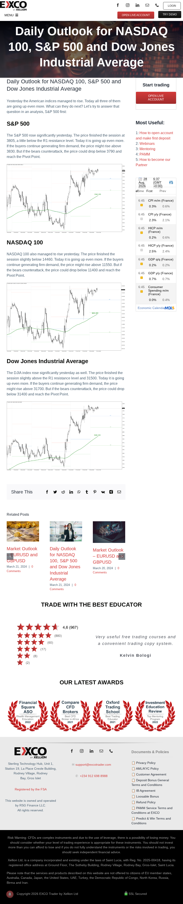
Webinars (147, 143)
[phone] (157, 5)
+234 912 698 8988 (93, 776)
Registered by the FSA (31, 789)
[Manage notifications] (9, 894)
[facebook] (118, 5)
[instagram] (127, 5)
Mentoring (147, 149)
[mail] (147, 5)
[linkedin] (137, 5)
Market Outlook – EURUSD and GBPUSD (22, 554)
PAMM (144, 154)
